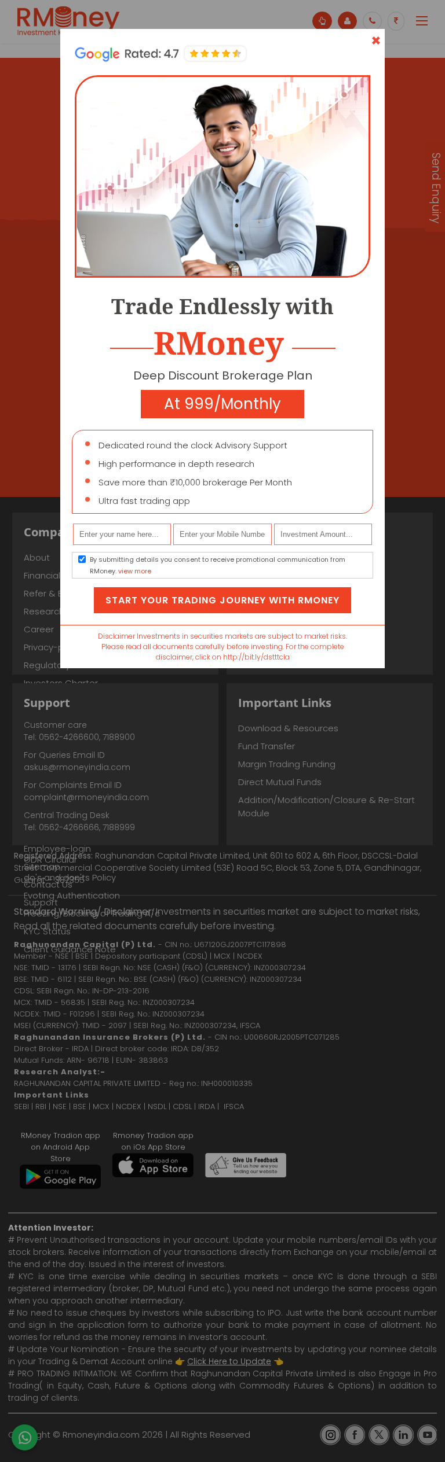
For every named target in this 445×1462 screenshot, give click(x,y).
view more (134, 571)
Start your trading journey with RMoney (222, 600)
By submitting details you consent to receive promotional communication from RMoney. (217, 565)
